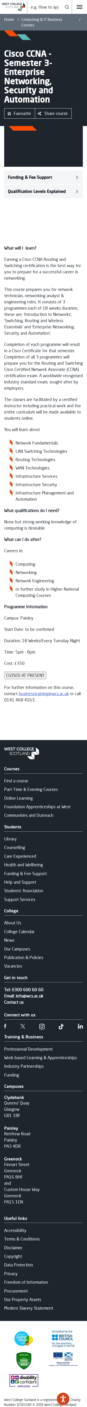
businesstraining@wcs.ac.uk (44, 693)
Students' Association (23, 890)
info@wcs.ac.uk (29, 995)
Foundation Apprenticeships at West (37, 806)
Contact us (14, 1002)
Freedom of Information (26, 1282)
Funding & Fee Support (30, 177)
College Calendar (19, 931)
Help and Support (20, 882)
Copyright (13, 1256)
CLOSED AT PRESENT (25, 675)
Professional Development (28, 1049)
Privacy (11, 1273)
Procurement (16, 1290)
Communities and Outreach (28, 815)
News (9, 940)
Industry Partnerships (24, 1066)
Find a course (16, 780)
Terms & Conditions (22, 1238)
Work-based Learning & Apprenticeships (40, 1057)
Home (9, 19)
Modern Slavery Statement (28, 1308)
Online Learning (18, 798)
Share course (56, 113)
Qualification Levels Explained (37, 191)
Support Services (19, 899)
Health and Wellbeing (23, 864)
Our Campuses (17, 948)
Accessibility (15, 1230)
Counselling (14, 847)
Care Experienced (20, 856)
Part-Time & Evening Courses (31, 789)
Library (10, 838)
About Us (12, 922)
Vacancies (13, 966)
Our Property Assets (22, 1299)
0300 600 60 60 (27, 989)
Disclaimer (13, 1247)
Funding (11, 1074)
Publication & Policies (23, 957)
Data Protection (18, 1264)
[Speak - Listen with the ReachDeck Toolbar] (63, 1399)
